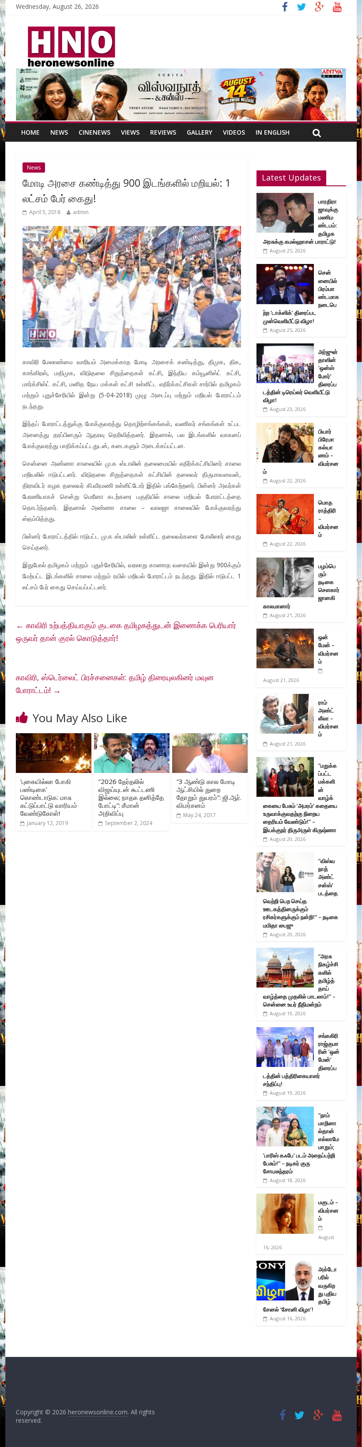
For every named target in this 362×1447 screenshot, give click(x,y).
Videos (234, 132)
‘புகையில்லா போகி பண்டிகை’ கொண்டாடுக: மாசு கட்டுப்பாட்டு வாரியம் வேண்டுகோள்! (48, 797)
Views (130, 132)
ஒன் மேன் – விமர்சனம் (328, 649)
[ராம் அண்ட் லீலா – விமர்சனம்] (285, 698)
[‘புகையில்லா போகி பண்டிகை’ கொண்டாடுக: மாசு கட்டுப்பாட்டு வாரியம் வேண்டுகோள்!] (53, 738)
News (59, 132)
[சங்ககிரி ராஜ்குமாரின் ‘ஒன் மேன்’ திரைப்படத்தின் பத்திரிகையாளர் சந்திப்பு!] (285, 1032)
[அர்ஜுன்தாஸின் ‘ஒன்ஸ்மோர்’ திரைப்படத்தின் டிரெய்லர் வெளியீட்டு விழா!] (285, 348)
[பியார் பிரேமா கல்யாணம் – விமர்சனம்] (285, 427)
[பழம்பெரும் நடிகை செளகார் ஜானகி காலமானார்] (285, 562)
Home (30, 132)
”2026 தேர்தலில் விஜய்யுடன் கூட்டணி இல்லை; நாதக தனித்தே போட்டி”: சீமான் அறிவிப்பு (131, 797)
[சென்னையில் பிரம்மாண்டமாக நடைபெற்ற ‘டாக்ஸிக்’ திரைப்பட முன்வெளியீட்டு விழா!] (285, 268)
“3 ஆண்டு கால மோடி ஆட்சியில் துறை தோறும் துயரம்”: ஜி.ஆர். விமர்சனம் (209, 793)
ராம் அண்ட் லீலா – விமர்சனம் (328, 718)
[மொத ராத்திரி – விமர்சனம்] (285, 498)
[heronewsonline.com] (70, 29)
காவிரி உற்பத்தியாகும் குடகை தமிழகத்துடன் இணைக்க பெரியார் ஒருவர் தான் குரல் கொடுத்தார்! (126, 631)
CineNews (94, 132)
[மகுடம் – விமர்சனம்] (285, 1198)
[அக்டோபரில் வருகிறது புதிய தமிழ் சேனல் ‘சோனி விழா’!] (285, 1265)
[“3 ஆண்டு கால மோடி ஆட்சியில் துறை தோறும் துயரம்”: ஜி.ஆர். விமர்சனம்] (210, 738)
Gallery (199, 132)
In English (273, 132)
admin (81, 212)
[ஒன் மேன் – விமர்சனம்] (285, 633)
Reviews (163, 132)
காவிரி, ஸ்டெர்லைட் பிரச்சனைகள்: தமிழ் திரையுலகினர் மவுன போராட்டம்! (115, 683)
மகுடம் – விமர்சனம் (328, 1210)
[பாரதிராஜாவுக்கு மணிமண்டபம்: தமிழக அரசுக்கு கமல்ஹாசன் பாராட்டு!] (285, 197)
